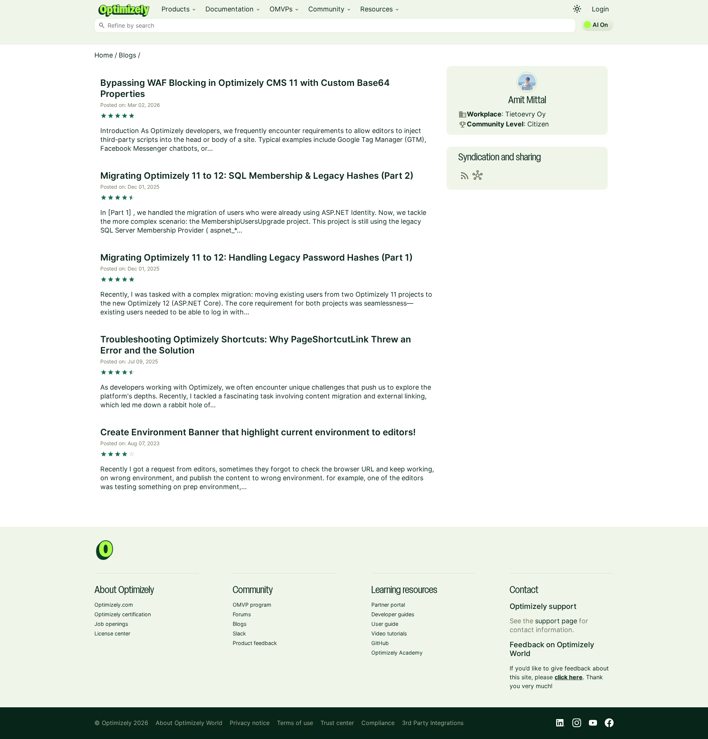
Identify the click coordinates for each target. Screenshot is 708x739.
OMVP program (252, 605)
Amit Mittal (527, 101)
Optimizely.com (113, 605)
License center (112, 633)
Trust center (337, 722)
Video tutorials (389, 633)
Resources (380, 9)
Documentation (233, 9)
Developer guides (392, 614)
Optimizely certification (122, 614)
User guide (384, 624)
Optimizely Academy (397, 652)
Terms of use (295, 722)
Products (179, 9)
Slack (239, 633)
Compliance (378, 722)
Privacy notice (250, 722)
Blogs (127, 55)
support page (556, 621)
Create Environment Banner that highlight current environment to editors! (258, 432)
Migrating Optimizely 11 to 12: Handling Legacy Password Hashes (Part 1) (256, 257)
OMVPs (284, 9)
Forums (242, 614)
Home (103, 55)
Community (329, 9)
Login (600, 9)
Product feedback (255, 643)
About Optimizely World (189, 722)
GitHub (380, 643)
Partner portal (388, 605)
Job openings (111, 624)
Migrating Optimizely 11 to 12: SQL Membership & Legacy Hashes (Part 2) (256, 175)
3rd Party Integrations (433, 722)
